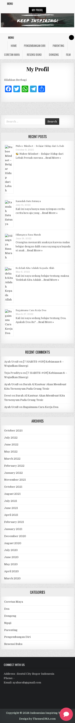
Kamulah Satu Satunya (28, 201)
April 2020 (11, 571)
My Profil (37, 10)
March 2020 (12, 578)
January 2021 (13, 529)
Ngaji (7, 623)
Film (68, 54)
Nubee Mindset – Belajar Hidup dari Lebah (40, 145)
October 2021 (13, 486)
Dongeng (54, 54)
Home (14, 46)
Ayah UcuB (11, 384)
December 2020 (15, 536)
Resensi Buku (34, 54)
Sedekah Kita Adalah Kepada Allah (35, 267)
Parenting (58, 46)
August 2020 (12, 543)
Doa (6, 608)
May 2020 (11, 564)
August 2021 (12, 493)
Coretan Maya (12, 54)
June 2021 (11, 508)
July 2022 (11, 437)
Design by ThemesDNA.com (37, 718)
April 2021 (11, 514)
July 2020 (11, 550)
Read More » (53, 157)
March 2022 (12, 458)
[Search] (71, 37)
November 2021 (15, 479)
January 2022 (13, 472)
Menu (10, 3)
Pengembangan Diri (34, 46)
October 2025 (13, 430)
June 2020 (11, 557)
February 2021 (14, 522)
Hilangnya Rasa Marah (28, 234)
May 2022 (11, 451)
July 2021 (10, 500)
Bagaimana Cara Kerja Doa (31, 310)
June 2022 (11, 444)
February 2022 (14, 465)
